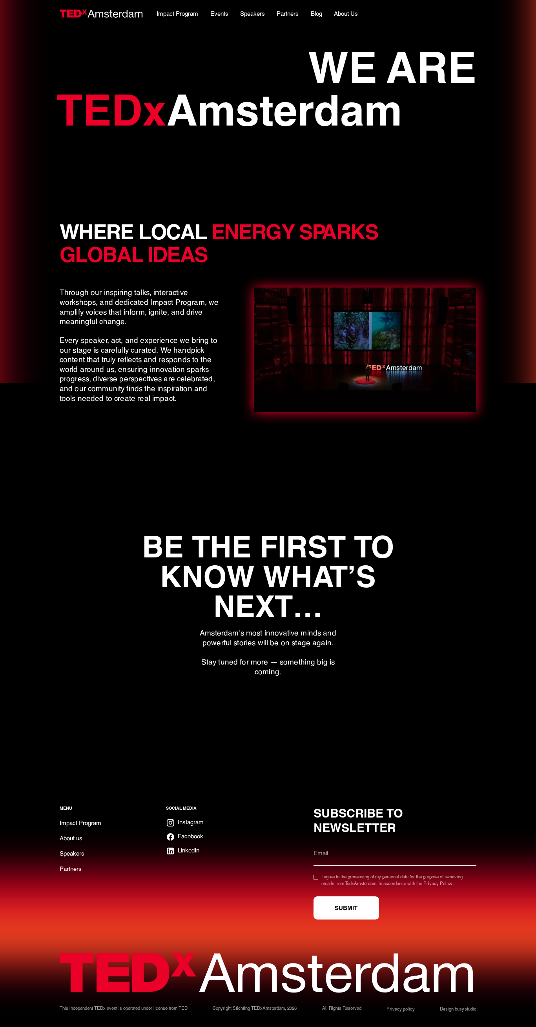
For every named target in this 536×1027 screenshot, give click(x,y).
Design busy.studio (458, 1008)
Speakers (72, 853)
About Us (346, 13)
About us (71, 837)
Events (219, 13)
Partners (71, 868)
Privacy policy (401, 1008)
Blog (316, 13)
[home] (101, 13)
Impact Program (80, 822)
